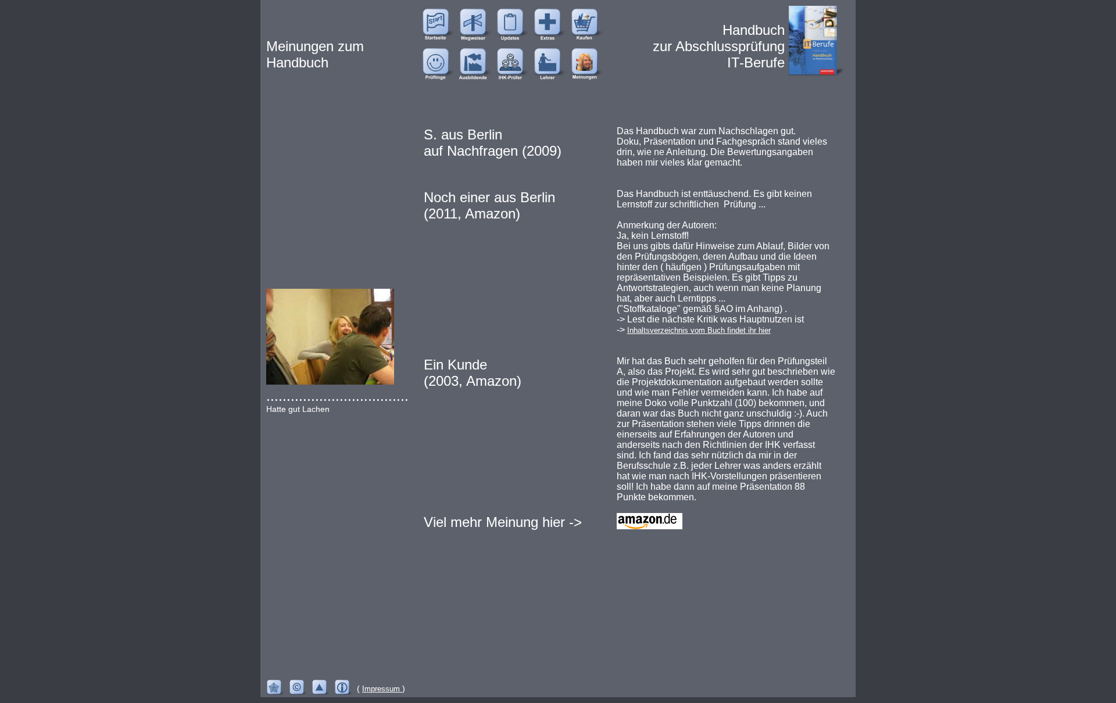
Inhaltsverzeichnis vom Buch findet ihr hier (699, 330)
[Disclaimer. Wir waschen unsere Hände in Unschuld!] (277, 688)
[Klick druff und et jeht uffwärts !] (323, 688)
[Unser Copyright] (300, 688)
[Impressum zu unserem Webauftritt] (345, 688)
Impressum (382, 688)
